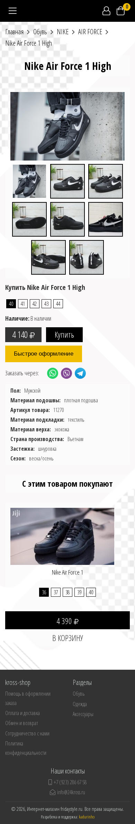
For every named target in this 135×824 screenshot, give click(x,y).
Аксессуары (83, 714)
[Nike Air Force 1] (62, 542)
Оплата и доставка (22, 713)
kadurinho (86, 817)
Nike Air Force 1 (67, 572)
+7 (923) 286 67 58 (70, 782)
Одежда (80, 704)
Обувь (78, 693)
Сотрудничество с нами (27, 733)
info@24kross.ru (71, 792)
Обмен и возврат (21, 723)
